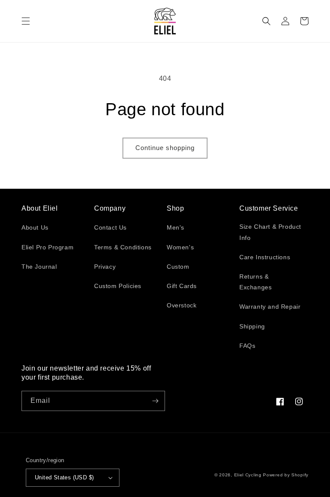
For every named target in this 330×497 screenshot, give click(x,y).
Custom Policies (117, 285)
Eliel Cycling (248, 474)
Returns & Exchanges (255, 282)
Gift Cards (182, 285)
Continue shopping (165, 147)
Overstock (181, 305)
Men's (175, 227)
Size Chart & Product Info (270, 232)
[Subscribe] (155, 401)
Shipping (252, 326)
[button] (25, 21)
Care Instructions (264, 257)
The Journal (39, 266)
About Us (35, 227)
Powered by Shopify (286, 474)
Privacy (105, 266)
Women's (180, 247)
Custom (178, 266)
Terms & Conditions (123, 247)
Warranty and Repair (269, 306)
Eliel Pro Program (47, 247)
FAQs (247, 345)
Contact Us (110, 227)
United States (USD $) (64, 477)
